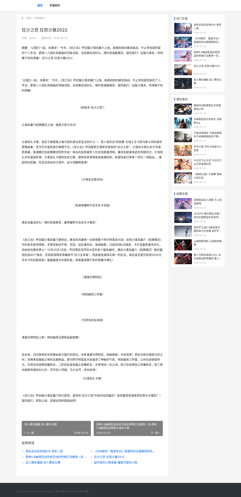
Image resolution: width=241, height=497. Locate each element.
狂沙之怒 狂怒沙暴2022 (109, 457)
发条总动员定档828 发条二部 (44, 451)
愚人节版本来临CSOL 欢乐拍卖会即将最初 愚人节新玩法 (208, 258)
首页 (40, 5)
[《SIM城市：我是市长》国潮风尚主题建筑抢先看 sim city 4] (183, 38)
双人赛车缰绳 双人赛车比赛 (43, 462)
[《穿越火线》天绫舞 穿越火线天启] (183, 174)
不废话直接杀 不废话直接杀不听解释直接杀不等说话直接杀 (208, 136)
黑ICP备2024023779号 (67, 491)
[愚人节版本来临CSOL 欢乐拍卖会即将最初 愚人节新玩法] (183, 255)
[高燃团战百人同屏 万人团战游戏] (183, 200)
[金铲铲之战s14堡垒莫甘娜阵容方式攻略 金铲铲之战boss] (183, 227)
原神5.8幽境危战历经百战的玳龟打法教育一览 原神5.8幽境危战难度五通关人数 (56, 457)
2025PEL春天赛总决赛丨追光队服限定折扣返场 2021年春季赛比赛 (207, 217)
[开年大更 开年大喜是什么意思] (183, 147)
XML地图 (84, 491)
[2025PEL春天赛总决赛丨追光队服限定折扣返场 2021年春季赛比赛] (183, 214)
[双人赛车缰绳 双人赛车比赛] (183, 80)
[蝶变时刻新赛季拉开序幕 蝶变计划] (183, 105)
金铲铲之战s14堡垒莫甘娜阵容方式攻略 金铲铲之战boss (208, 231)
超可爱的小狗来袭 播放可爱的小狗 (115, 462)
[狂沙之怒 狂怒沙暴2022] (183, 66)
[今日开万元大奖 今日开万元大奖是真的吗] (183, 160)
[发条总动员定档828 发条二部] (183, 25)
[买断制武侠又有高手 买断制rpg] (183, 119)
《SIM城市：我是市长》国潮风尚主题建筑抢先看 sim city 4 (125, 451)
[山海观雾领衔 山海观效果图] (183, 241)
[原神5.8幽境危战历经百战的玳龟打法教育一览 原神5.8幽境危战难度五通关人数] (183, 52)
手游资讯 (54, 5)
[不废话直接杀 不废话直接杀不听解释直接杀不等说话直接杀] (183, 133)
